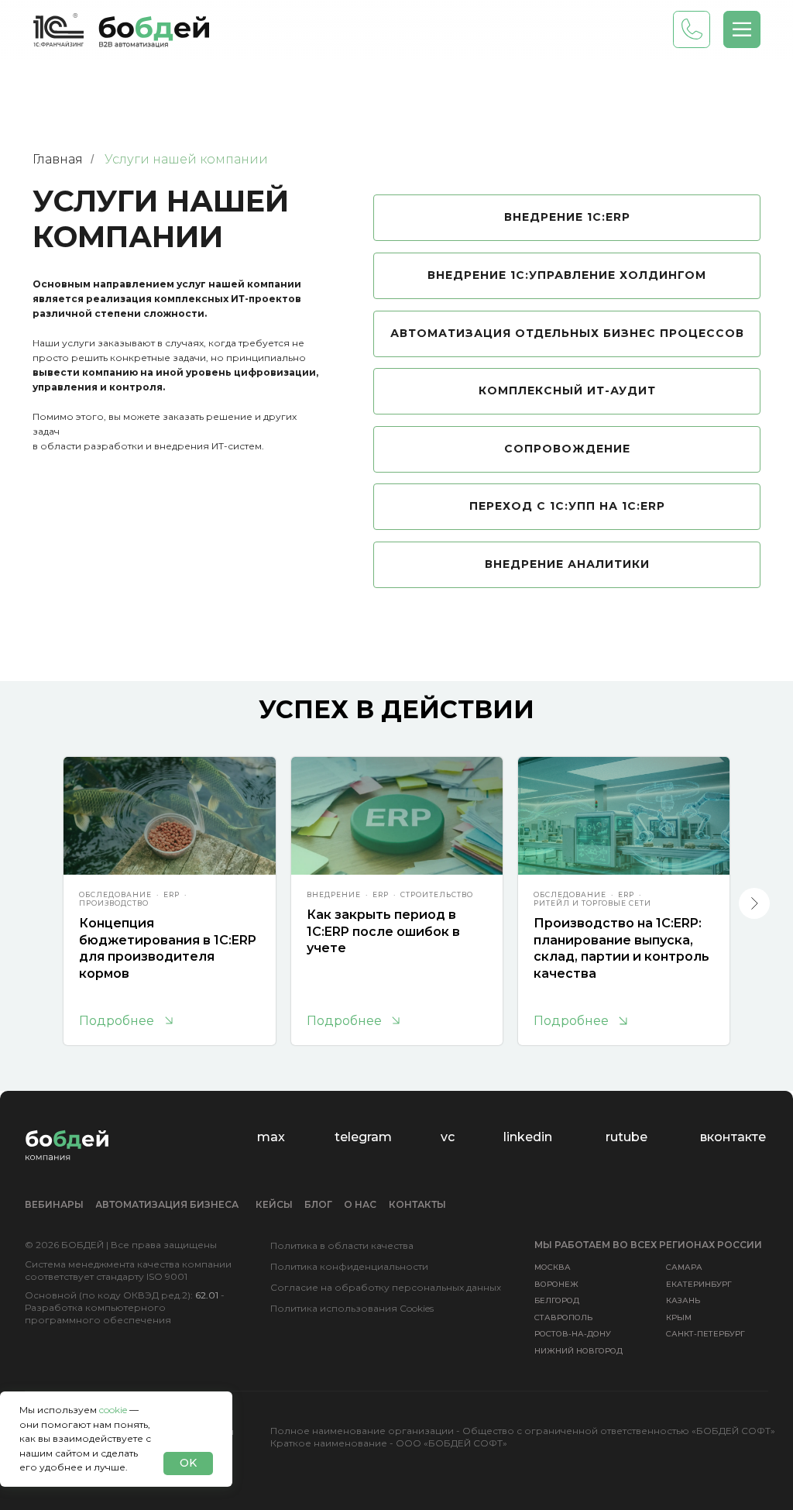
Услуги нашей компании (186, 159)
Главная (58, 159)
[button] (741, 29)
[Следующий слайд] (754, 903)
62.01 (206, 1295)
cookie (113, 1409)
